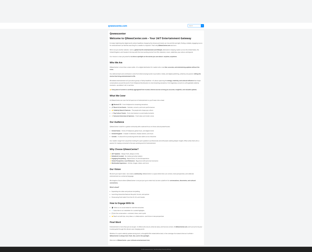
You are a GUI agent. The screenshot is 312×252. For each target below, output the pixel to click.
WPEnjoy (169, 249)
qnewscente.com (117, 25)
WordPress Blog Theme (159, 249)
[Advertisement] (49, 11)
